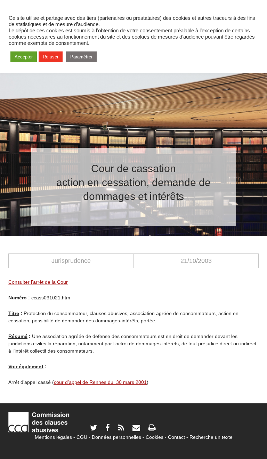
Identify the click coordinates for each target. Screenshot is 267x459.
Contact (176, 437)
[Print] (151, 429)
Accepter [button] (24, 56)
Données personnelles (116, 437)
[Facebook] (107, 429)
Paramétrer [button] (81, 56)
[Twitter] (93, 429)
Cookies (154, 437)
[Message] (136, 429)
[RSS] (121, 429)
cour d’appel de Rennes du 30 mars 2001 (100, 382)
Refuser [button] (50, 56)
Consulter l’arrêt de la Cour (38, 282)
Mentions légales (53, 437)
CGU (81, 437)
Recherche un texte (211, 437)
